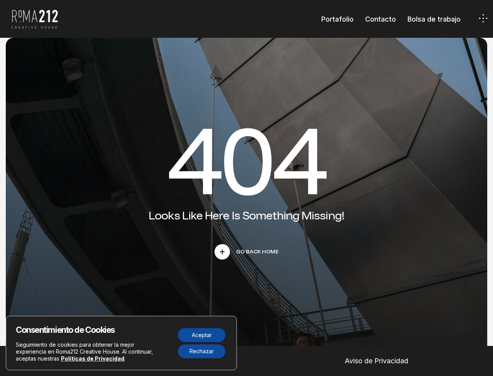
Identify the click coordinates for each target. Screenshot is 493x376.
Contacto (380, 19)
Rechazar (201, 351)
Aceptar (202, 335)
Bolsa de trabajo (434, 19)
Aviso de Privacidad (376, 361)
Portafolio (337, 19)
